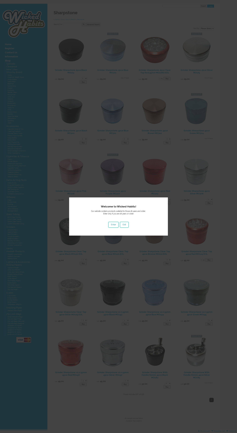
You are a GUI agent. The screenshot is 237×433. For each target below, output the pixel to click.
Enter (113, 224)
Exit (124, 224)
